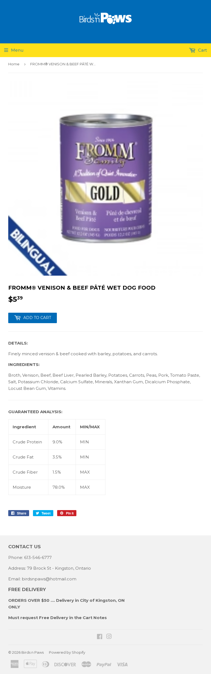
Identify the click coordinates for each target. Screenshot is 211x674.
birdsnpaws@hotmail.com (49, 578)
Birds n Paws (32, 652)
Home (14, 64)
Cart (202, 50)
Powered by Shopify (67, 652)
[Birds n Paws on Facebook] (99, 637)
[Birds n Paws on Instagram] (109, 637)
